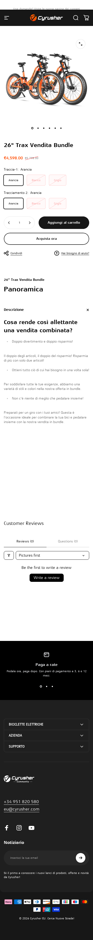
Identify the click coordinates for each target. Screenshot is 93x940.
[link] (21, 809)
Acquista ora (46, 238)
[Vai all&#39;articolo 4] (49, 128)
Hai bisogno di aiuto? (75, 253)
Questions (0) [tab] (68, 541)
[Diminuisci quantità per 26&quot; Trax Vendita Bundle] (9, 223)
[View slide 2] (46, 686)
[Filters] (9, 555)
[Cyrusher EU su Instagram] (19, 828)
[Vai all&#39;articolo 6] (61, 128)
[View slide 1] (41, 686)
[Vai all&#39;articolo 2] (38, 128)
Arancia (13, 180)
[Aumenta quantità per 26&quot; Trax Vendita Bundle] (30, 223)
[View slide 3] (52, 686)
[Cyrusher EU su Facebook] (7, 828)
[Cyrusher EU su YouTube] (31, 828)
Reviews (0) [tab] (25, 541)
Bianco (36, 180)
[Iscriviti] (80, 858)
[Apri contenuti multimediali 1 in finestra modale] (80, 44)
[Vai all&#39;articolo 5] (55, 128)
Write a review (47, 578)
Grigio (57, 180)
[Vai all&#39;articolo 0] (32, 128)
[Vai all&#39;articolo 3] (43, 128)
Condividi (16, 253)
